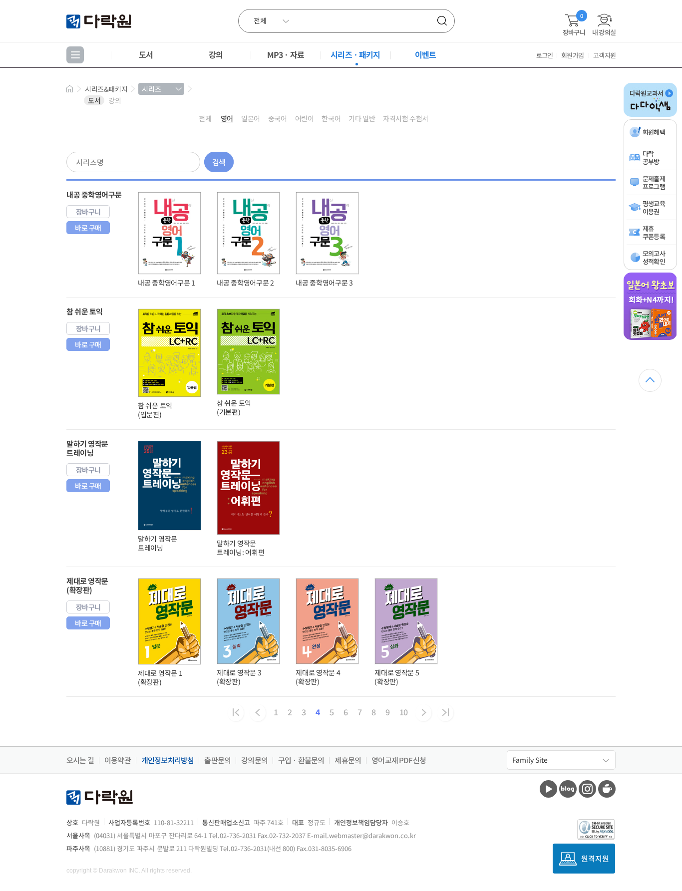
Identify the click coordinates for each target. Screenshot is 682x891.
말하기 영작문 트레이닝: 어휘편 (240, 547)
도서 (146, 54)
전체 (205, 118)
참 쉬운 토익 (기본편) (234, 407)
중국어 (277, 118)
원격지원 (595, 858)
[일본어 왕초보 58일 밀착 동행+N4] (650, 337)
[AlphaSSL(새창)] (596, 829)
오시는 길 (80, 760)
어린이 (304, 118)
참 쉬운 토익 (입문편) (155, 409)
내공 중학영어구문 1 (166, 283)
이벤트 (425, 54)
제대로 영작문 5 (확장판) (396, 676)
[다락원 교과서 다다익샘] (650, 114)
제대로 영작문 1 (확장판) (160, 677)
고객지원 (604, 55)
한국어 (331, 118)
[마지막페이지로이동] (445, 712)
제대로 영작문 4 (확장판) (318, 676)
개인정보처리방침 (167, 760)
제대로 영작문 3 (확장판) (239, 676)
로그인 (544, 55)
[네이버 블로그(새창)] (568, 789)
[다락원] (100, 20)
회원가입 (572, 55)
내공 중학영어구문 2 (245, 283)
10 (403, 712)
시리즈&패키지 (106, 89)
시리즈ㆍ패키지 (355, 54)
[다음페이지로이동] (423, 712)
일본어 (250, 118)
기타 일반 (361, 118)
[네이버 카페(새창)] (607, 789)
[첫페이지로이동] (236, 712)
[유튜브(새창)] (548, 789)
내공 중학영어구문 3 (324, 283)
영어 (227, 118)
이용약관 (117, 760)
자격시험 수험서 (405, 118)
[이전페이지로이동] (258, 712)
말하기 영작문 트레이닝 (157, 543)
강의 (216, 54)
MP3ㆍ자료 (285, 54)
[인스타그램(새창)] (587, 789)
